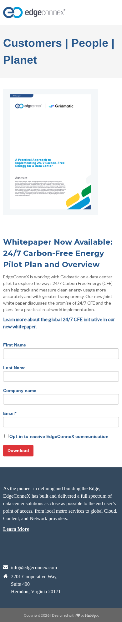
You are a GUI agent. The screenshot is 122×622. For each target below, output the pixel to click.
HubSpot (92, 615)
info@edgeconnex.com (34, 567)
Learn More (16, 529)
